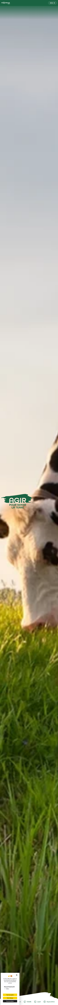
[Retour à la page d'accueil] (5, 3)
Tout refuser (10, 998)
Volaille (29, 1002)
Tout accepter (10, 995)
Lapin (39, 1002)
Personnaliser (10, 1001)
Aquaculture (51, 1002)
